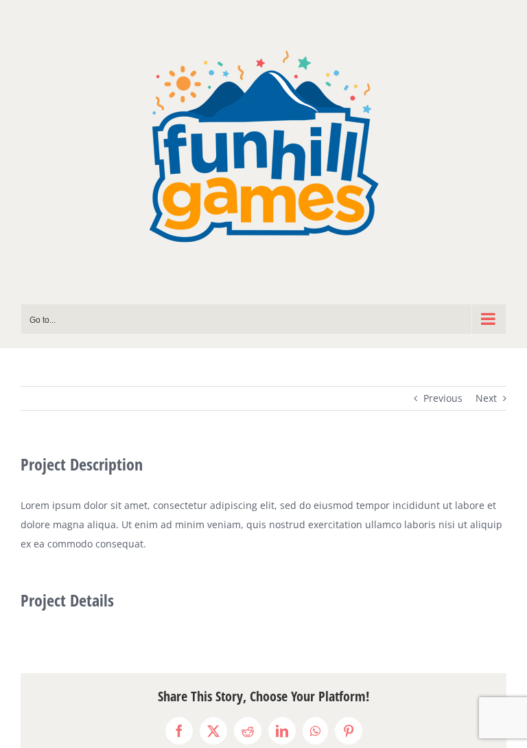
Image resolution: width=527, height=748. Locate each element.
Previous (442, 398)
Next (486, 398)
